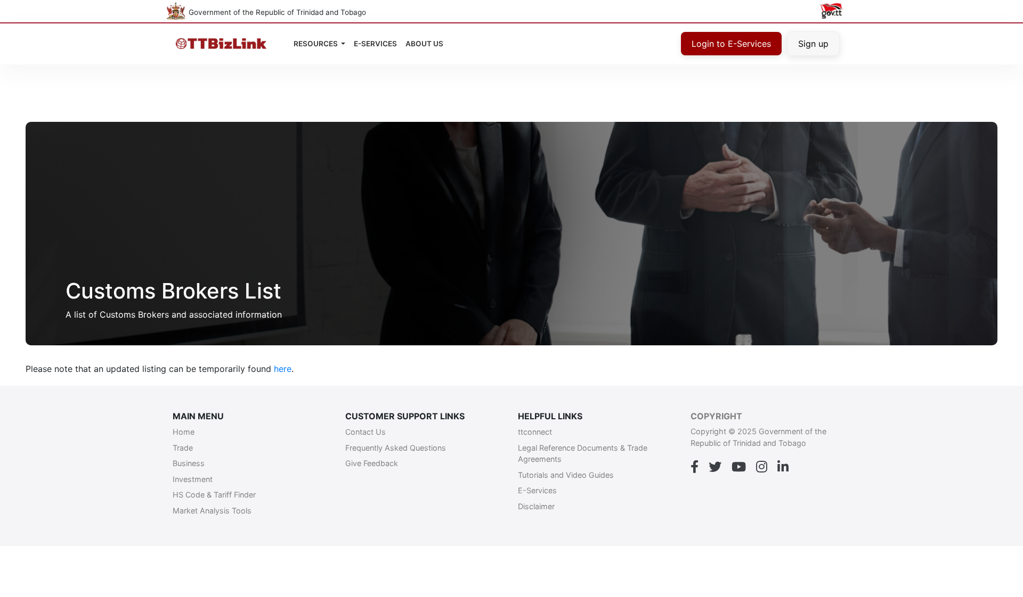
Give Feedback (371, 463)
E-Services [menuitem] (375, 43)
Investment (193, 479)
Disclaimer (536, 506)
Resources (316, 43)
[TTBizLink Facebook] (695, 467)
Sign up (813, 43)
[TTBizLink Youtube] (739, 467)
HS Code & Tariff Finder (214, 494)
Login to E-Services (731, 43)
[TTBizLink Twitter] (715, 467)
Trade (183, 447)
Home (183, 431)
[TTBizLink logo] (223, 44)
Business (189, 463)
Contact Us (365, 431)
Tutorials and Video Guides (566, 474)
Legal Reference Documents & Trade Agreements (582, 453)
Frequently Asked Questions (395, 447)
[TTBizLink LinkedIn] (783, 467)
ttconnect (535, 431)
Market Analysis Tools (212, 510)
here (282, 368)
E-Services (537, 490)
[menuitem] (424, 43)
